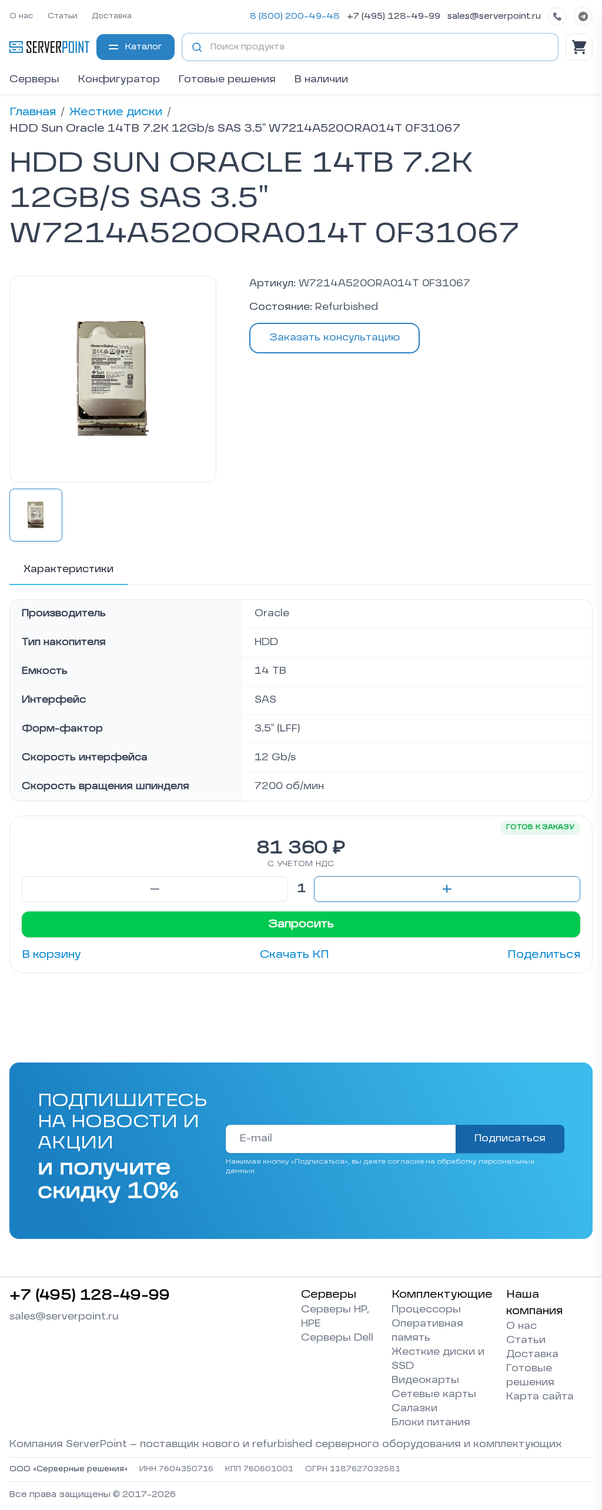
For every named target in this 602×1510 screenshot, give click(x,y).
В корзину (51, 955)
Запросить (301, 924)
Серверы (34, 80)
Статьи (63, 16)
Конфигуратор (119, 80)
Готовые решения (227, 80)
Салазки (414, 1409)
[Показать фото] (35, 515)
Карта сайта (540, 1397)
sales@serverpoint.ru (494, 16)
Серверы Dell (337, 1338)
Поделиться (543, 955)
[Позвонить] (557, 16)
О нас (21, 16)
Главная (32, 112)
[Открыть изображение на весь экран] (112, 379)
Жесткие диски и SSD (438, 1359)
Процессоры (426, 1310)
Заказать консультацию (334, 338)
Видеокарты (425, 1380)
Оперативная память (427, 1331)
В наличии (321, 80)
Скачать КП (294, 955)
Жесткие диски (115, 112)
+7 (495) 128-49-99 (393, 16)
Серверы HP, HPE (335, 1317)
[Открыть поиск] (197, 47)
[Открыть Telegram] (583, 16)
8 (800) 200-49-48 (295, 16)
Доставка (112, 16)
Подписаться (510, 1139)
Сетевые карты (434, 1394)
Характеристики (68, 569)
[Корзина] (579, 47)
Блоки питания (431, 1423)
